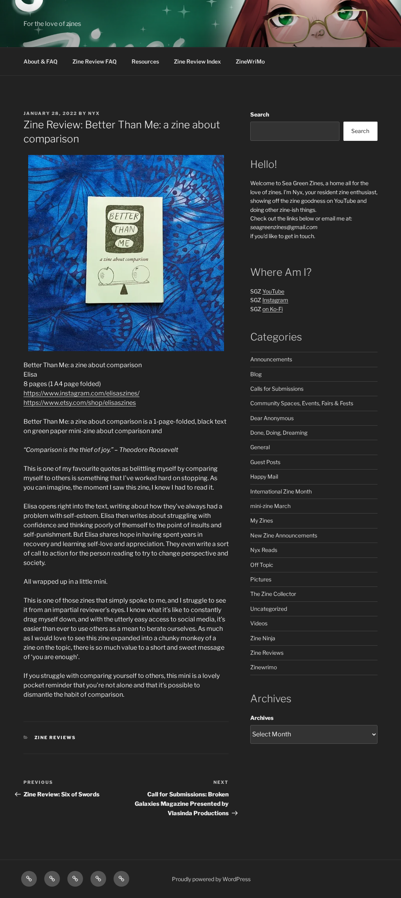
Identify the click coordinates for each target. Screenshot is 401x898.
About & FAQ (40, 61)
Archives (261, 717)
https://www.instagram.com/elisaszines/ (81, 393)
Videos (258, 623)
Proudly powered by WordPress (211, 879)
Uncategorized (268, 608)
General (260, 447)
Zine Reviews (55, 737)
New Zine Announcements (283, 535)
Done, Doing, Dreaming (278, 432)
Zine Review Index (197, 61)
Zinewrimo (263, 667)
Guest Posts (265, 462)
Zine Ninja (262, 638)
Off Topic (261, 564)
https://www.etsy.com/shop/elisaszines (79, 402)
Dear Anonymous (272, 418)
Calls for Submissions (276, 388)
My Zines (261, 520)
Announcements (271, 359)
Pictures (260, 579)
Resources (145, 61)
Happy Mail (264, 476)
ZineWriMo (250, 61)
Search (259, 114)
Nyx (94, 113)
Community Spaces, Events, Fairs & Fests (301, 403)
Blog (256, 374)
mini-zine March (270, 506)
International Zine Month (281, 491)
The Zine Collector (273, 593)
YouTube (273, 291)
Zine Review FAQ (94, 61)
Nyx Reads (263, 549)
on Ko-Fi (272, 309)
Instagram (275, 300)
